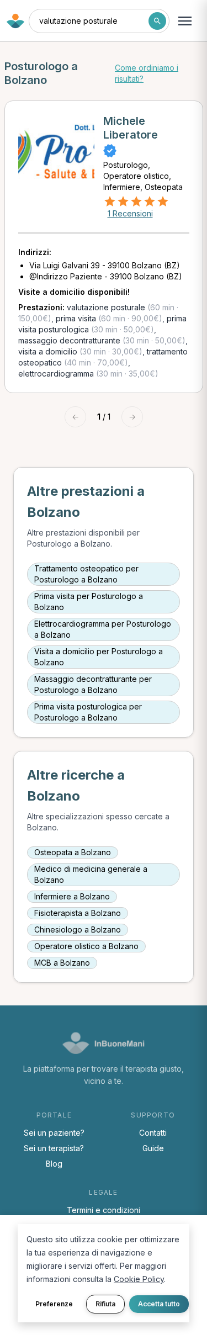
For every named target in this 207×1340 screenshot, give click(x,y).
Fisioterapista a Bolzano (77, 913)
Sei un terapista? (54, 1148)
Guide (153, 1148)
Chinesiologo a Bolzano (77, 929)
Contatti (153, 1132)
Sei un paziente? (54, 1132)
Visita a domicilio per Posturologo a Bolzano (98, 657)
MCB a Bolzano (62, 962)
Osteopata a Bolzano (72, 852)
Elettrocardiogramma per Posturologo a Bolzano (102, 629)
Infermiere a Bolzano (72, 896)
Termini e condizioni (103, 1210)
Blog (54, 1163)
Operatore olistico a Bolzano (86, 946)
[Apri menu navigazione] (185, 21)
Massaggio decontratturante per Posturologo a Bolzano (93, 684)
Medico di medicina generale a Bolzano (90, 874)
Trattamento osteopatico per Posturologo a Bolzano (86, 574)
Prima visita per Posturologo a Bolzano (88, 601)
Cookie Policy (139, 1279)
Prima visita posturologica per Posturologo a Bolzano (88, 712)
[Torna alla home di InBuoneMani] (15, 21)
